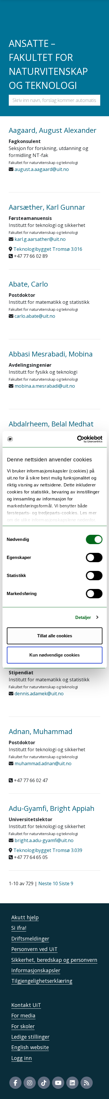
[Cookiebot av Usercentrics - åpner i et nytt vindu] (77, 439)
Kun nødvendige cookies (54, 654)
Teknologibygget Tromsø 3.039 (47, 850)
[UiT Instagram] (30, 1083)
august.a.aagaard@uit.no (41, 169)
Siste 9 (66, 883)
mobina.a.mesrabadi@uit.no (44, 386)
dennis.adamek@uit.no (38, 693)
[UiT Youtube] (58, 1083)
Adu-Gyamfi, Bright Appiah (51, 808)
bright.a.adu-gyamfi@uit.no (43, 840)
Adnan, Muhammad (40, 731)
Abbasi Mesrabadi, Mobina (51, 354)
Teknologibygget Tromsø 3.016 (47, 249)
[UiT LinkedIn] (72, 1083)
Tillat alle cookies (54, 635)
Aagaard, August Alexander (53, 130)
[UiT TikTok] (44, 1083)
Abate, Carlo (28, 284)
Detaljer (83, 617)
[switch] (94, 557)
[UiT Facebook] (15, 1083)
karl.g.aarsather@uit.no (39, 239)
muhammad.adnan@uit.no (42, 763)
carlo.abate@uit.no (34, 316)
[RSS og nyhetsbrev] (87, 1083)
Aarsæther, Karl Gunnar (47, 207)
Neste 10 (48, 883)
